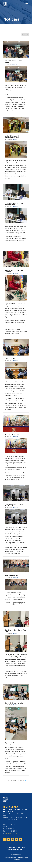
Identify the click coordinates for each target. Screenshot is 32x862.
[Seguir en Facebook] (4, 839)
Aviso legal (16, 859)
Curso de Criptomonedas (14, 703)
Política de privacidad (10, 857)
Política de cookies (22, 857)
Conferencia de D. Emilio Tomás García (14, 204)
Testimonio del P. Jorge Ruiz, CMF (15, 630)
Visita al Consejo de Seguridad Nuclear (12, 136)
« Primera (19, 780)
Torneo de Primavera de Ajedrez (14, 270)
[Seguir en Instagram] (12, 839)
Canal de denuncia (16, 854)
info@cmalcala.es (11, 833)
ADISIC (22, 849)
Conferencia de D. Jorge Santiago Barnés (14, 505)
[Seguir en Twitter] (8, 839)
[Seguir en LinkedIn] (20, 839)
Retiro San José (10, 359)
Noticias (14, 64)
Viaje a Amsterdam (12, 575)
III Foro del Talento (12, 435)
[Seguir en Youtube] (16, 839)
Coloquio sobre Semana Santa (14, 61)
